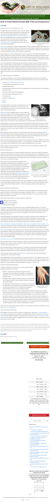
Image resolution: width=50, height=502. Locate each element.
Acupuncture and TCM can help (6, 42)
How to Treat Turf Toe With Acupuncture (38, 466)
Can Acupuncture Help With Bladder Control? (40, 431)
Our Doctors (17, 15)
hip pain (13, 98)
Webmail (22, 499)
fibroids (10, 213)
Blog (23, 18)
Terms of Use (38, 497)
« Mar (30, 494)
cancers (12, 193)
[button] (1, 202)
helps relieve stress (22, 253)
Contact (10, 15)
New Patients (27, 18)
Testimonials (36, 18)
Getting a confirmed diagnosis (24, 173)
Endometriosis (3, 46)
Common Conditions (27, 15)
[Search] (47, 420)
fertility (25, 49)
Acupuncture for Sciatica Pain (36, 429)
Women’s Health (15, 18)
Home (6, 15)
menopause (14, 51)
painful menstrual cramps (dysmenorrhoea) (15, 82)
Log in (28, 499)
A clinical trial (3, 229)
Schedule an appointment (39, 346)
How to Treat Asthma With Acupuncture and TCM (12, 342)
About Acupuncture (39, 15)
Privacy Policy (44, 497)
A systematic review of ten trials (6, 238)
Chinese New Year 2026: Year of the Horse (39, 436)
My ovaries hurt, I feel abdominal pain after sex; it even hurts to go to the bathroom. (14, 36)
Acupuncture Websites (7, 497)
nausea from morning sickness (9, 307)
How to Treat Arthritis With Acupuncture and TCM (38, 342)
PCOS (36, 192)
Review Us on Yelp (39, 415)
